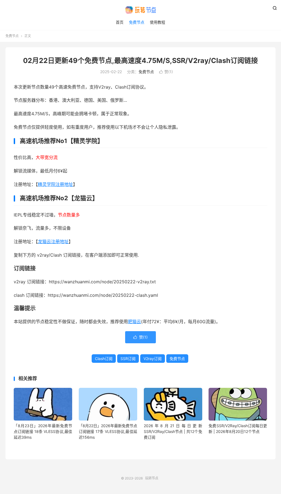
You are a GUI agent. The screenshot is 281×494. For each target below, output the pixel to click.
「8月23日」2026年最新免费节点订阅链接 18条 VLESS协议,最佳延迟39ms (43, 431)
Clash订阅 (104, 358)
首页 (119, 22)
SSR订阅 (128, 358)
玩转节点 (140, 10)
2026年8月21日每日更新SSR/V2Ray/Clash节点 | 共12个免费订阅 (173, 431)
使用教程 (157, 22)
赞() (166, 71)
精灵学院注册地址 (55, 184)
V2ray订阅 (153, 358)
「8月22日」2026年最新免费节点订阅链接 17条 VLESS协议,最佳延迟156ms (108, 431)
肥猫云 (134, 321)
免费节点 (136, 22)
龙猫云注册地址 (53, 241)
